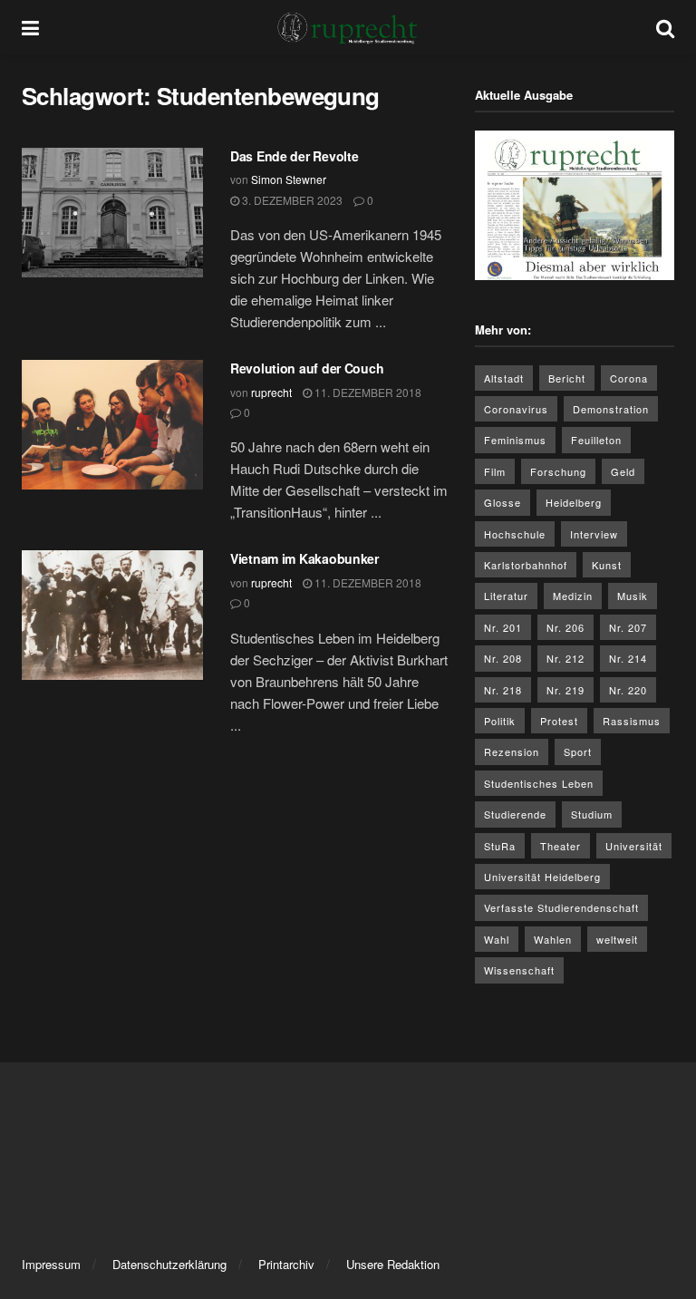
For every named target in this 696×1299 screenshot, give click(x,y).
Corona (629, 378)
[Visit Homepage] (348, 27)
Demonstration (611, 409)
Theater (560, 846)
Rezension (511, 751)
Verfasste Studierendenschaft (561, 907)
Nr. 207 (628, 627)
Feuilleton (596, 439)
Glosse (502, 502)
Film (495, 471)
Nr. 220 (628, 690)
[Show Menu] (30, 27)
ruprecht (271, 392)
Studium (592, 814)
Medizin (573, 595)
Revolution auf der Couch (306, 368)
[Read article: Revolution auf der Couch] (112, 425)
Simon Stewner (288, 179)
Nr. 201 (503, 627)
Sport (578, 751)
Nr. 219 (565, 690)
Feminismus (515, 439)
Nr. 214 (628, 658)
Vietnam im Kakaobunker (304, 558)
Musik (632, 595)
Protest (559, 720)
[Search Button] (665, 27)
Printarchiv (286, 1264)
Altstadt (504, 378)
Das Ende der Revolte (294, 156)
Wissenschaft (519, 970)
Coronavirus (516, 409)
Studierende (515, 814)
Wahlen (553, 939)
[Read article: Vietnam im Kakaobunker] (112, 615)
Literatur (506, 595)
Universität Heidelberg (542, 876)
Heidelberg (574, 502)
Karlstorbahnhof (525, 564)
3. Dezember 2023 (291, 200)
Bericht (566, 378)
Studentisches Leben (539, 783)
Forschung (558, 471)
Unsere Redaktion (393, 1264)
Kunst (607, 564)
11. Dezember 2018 (366, 392)
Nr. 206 (565, 627)
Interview (594, 534)
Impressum (51, 1264)
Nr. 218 (503, 690)
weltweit (617, 939)
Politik (500, 720)
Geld (623, 471)
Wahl (496, 939)
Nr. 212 (565, 658)
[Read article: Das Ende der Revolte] (112, 212)
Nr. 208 (503, 658)
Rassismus (632, 720)
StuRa (500, 846)
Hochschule (515, 534)
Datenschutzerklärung (169, 1264)
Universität (633, 846)
